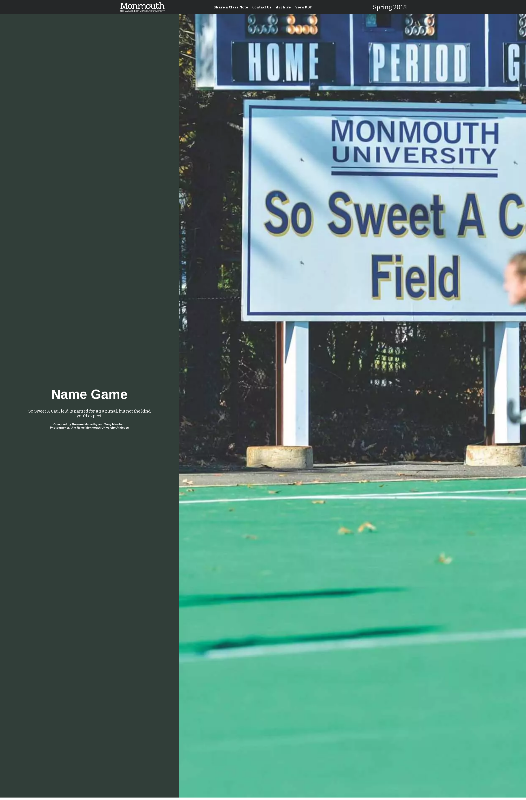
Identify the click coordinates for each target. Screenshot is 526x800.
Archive (283, 7)
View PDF (303, 7)
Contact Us (262, 7)
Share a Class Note (231, 7)
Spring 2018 (390, 7)
